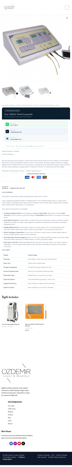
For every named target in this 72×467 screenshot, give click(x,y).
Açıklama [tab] (5, 188)
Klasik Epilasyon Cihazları (30, 105)
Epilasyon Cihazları (15, 105)
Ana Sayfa (5, 105)
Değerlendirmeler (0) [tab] (17, 188)
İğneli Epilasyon (36, 171)
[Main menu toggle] (67, 7)
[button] (67, 18)
